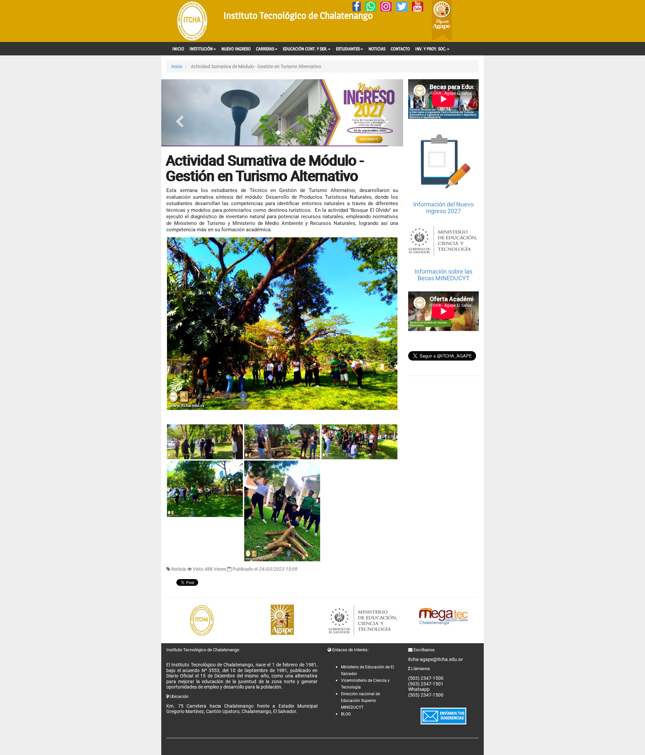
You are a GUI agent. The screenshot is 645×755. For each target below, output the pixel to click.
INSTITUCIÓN (201, 48)
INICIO (178, 48)
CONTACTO (400, 48)
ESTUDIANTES (348, 48)
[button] (179, 112)
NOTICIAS (377, 48)
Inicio (176, 66)
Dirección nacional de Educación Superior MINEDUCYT (360, 701)
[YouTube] (417, 6)
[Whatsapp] (370, 6)
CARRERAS (265, 48)
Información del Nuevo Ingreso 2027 (443, 208)
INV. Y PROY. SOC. (430, 48)
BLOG (346, 714)
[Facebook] (356, 6)
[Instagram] (386, 6)
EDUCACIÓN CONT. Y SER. (305, 48)
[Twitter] (402, 6)
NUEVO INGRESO (236, 48)
